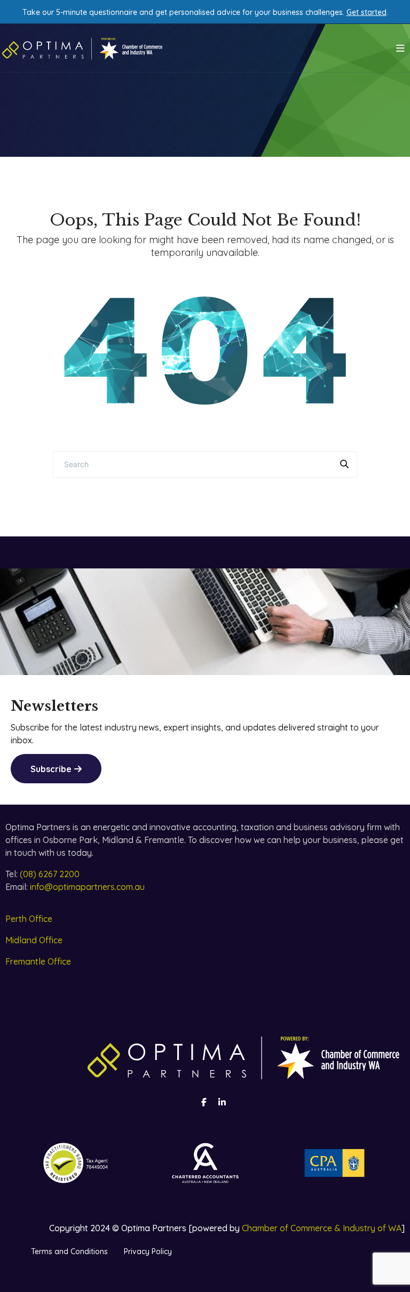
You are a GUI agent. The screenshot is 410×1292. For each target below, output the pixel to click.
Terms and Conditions (69, 1251)
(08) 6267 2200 (50, 874)
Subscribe (51, 769)
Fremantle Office (38, 961)
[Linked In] (222, 1102)
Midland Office (33, 940)
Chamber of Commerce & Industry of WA (321, 1228)
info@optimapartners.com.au (87, 886)
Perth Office (28, 918)
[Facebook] (204, 1102)
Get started (366, 12)
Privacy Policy (148, 1251)
